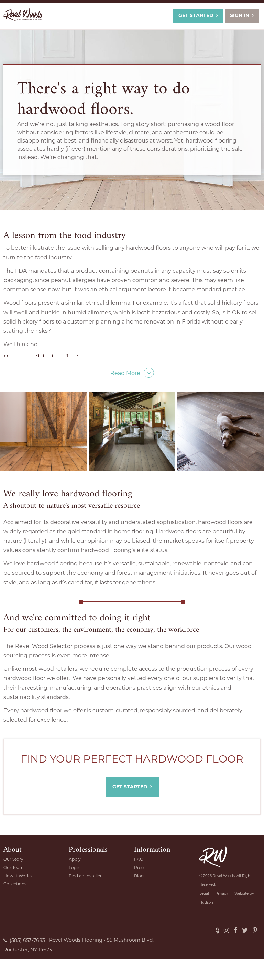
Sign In (239, 15)
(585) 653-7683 (27, 940)
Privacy (222, 893)
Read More (125, 373)
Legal (204, 893)
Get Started (195, 15)
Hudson (206, 902)
